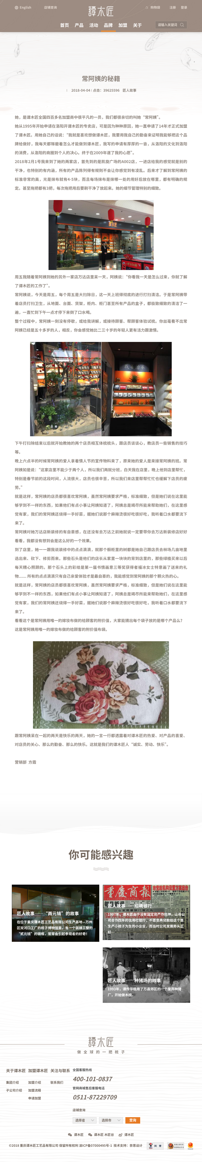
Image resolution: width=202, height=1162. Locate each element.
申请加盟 (34, 1098)
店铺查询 (50, 7)
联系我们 (56, 1082)
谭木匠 (79, 1134)
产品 (79, 25)
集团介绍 (12, 1082)
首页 (64, 25)
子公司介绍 (14, 1090)
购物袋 (155, 7)
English (25, 7)
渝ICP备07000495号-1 (95, 1145)
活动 (93, 25)
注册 (172, 7)
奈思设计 (136, 1145)
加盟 (122, 25)
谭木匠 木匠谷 (104, 1134)
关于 (137, 25)
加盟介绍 (34, 1082)
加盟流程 (34, 1090)
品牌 (108, 25)
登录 (184, 7)
